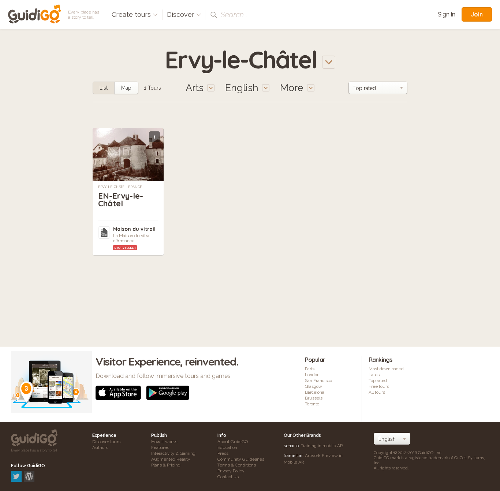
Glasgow (313, 386)
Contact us (228, 476)
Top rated (378, 380)
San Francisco (318, 380)
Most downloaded (386, 368)
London (312, 374)
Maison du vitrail (134, 229)
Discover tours (106, 441)
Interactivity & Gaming (173, 453)
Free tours (379, 386)
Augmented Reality (170, 459)
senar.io (291, 445)
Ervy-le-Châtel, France (120, 187)
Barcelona (314, 392)
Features (160, 447)
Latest (375, 374)
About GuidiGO (232, 441)
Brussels (313, 398)
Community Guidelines (240, 459)
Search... (234, 14)
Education (227, 447)
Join (477, 14)
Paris (309, 368)
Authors (100, 447)
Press (222, 453)
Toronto (312, 403)
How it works (164, 441)
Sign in (446, 14)
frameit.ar (293, 455)
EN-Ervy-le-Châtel (120, 200)
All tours (377, 392)
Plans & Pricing (165, 465)
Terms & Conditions (236, 465)
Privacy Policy (231, 470)
